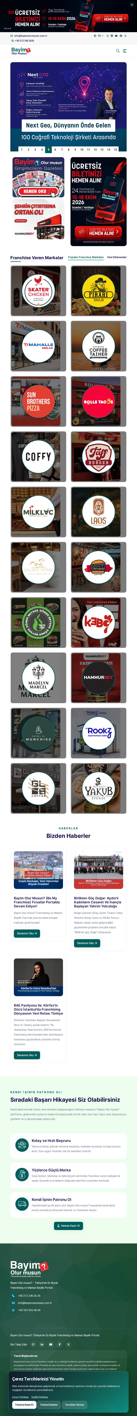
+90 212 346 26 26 (29, 1295)
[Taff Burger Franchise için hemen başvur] (99, 456)
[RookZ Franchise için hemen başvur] (99, 733)
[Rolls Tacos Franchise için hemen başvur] (99, 401)
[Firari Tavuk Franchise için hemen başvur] (99, 290)
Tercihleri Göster (74, 1404)
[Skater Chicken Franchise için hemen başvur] (38, 290)
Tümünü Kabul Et (24, 1404)
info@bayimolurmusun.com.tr (35, 1303)
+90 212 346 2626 (24, 40)
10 (81, 149)
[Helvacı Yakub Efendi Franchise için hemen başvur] (99, 788)
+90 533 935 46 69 (29, 1310)
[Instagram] (108, 36)
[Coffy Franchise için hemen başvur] (38, 456)
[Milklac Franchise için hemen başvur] (38, 512)
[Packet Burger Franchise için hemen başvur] (99, 567)
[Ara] (118, 51)
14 (108, 149)
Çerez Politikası (20, 1397)
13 (101, 149)
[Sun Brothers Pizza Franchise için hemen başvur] (38, 401)
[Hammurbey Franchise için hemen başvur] (99, 677)
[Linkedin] (112, 36)
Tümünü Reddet (49, 1404)
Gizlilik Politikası (39, 1397)
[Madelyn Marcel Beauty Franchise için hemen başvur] (38, 677)
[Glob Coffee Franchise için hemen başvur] (38, 788)
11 (88, 149)
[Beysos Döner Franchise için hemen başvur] (38, 622)
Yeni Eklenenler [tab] (117, 257)
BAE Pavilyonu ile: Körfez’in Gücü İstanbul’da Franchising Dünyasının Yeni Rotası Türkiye (38, 1009)
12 (95, 149)
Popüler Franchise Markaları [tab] (86, 257)
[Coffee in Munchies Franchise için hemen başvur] (38, 733)
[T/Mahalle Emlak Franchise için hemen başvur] (38, 346)
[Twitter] (125, 36)
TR (99, 36)
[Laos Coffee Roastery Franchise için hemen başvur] (99, 512)
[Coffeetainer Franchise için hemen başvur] (99, 346)
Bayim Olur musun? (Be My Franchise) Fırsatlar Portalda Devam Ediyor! (37, 902)
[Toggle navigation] (125, 50)
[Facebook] (121, 36)
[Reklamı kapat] (132, 4)
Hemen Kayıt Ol (70, 1225)
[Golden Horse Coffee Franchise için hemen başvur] (38, 567)
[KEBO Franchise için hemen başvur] (99, 622)
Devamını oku (25, 933)
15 (115, 149)
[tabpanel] (68, 537)
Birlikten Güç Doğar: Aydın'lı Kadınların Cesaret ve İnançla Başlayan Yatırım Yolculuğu (97, 902)
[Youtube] (116, 36)
